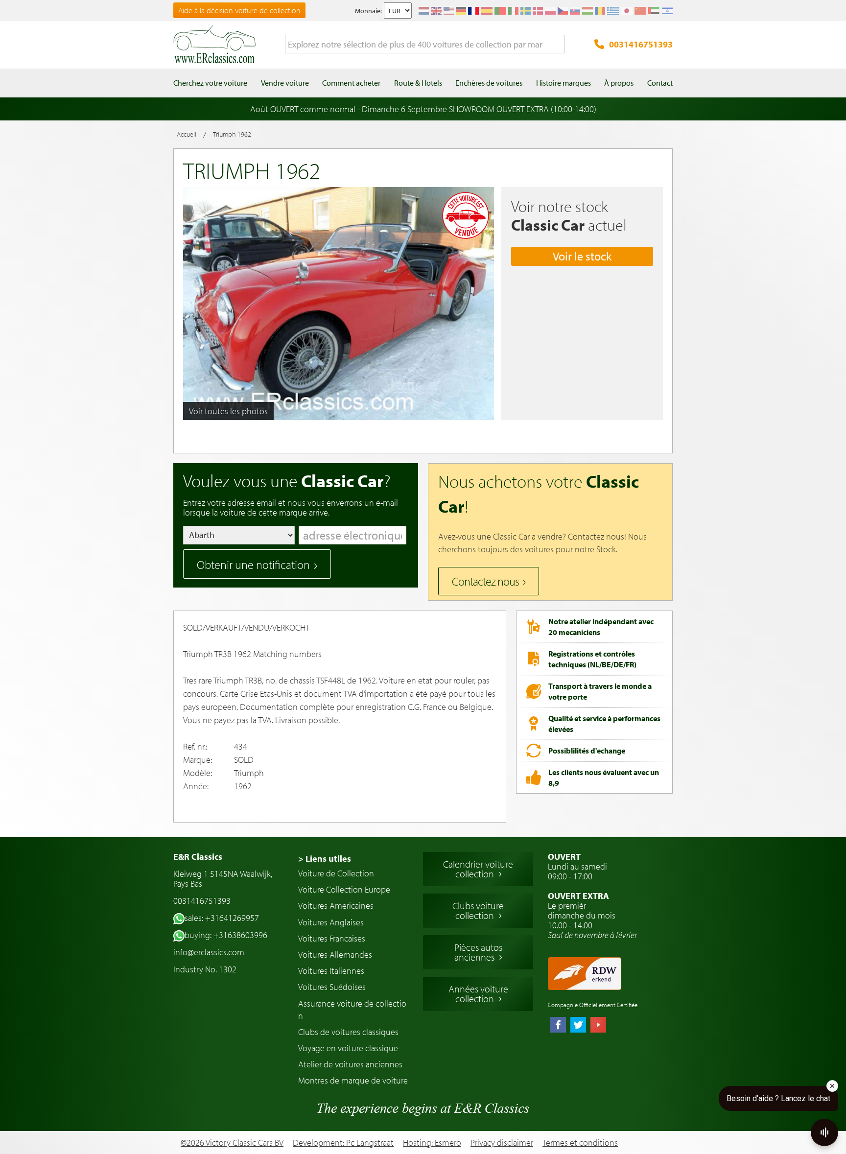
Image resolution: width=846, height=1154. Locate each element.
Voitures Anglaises (331, 922)
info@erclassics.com (208, 952)
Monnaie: (368, 10)
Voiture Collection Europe (344, 889)
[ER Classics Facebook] (558, 1026)
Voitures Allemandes (335, 954)
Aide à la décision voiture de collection (239, 10)
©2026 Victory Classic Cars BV (232, 1142)
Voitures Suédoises (332, 986)
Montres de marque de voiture (353, 1080)
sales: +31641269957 (222, 917)
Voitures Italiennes (331, 970)
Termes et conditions (580, 1143)
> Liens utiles (324, 858)
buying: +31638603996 (226, 935)
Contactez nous (485, 581)
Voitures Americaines (336, 905)
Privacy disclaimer (501, 1143)
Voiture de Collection (336, 873)
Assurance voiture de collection (352, 1009)
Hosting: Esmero (432, 1142)
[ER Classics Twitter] (578, 1026)
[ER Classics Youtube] (598, 1026)
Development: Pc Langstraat (343, 1142)
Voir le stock (582, 256)
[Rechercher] (557, 44)
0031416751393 (641, 44)
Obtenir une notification (253, 564)
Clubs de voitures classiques (348, 1031)
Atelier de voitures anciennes (350, 1064)
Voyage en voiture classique (348, 1048)
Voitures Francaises (331, 938)
